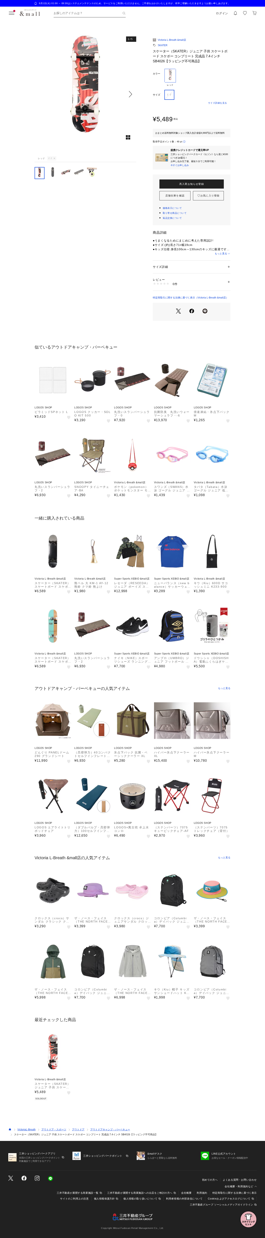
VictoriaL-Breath (26, 1129)
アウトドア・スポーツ (53, 1129)
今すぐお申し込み (180, 165)
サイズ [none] (156, 94)
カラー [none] (156, 73)
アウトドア (78, 1129)
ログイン (222, 13)
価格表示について (172, 208)
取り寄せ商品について (175, 213)
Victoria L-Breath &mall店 (172, 39)
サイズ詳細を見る (217, 103)
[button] (85, 94)
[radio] (170, 78)
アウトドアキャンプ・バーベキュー (110, 1129)
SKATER (162, 45)
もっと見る (221, 253)
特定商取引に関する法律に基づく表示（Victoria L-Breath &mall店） (190, 297)
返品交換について (172, 218)
